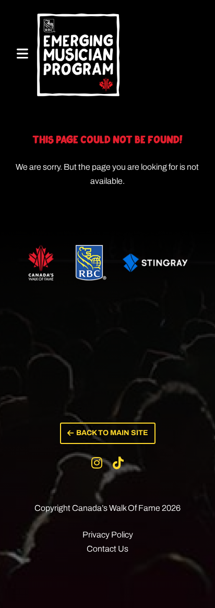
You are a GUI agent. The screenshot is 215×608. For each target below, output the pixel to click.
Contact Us (107, 548)
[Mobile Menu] (22, 54)
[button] (108, 433)
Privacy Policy (107, 534)
